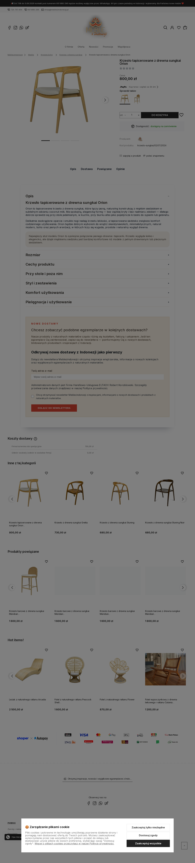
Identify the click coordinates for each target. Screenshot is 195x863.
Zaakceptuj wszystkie (148, 843)
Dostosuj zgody (148, 835)
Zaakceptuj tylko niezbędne (148, 827)
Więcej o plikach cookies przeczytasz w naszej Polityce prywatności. (74, 843)
